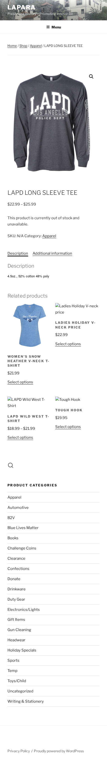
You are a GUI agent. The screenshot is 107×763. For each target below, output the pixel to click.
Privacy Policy (18, 751)
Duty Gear (16, 599)
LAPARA (21, 7)
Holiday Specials (21, 650)
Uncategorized (20, 691)
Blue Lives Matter (23, 528)
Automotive (18, 507)
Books (12, 538)
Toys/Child (16, 681)
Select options (20, 382)
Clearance (16, 558)
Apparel (36, 46)
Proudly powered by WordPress (59, 751)
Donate (13, 579)
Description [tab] (17, 253)
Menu (56, 27)
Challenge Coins (21, 548)
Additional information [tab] (52, 253)
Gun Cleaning (19, 630)
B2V (11, 518)
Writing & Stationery (25, 701)
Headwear (16, 640)
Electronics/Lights (23, 609)
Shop (23, 46)
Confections (18, 568)
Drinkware (16, 589)
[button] (91, 76)
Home (12, 46)
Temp (12, 670)
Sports (13, 660)
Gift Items (16, 619)
